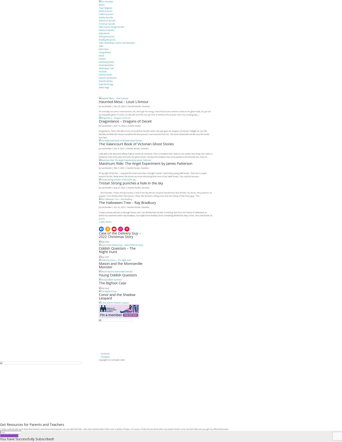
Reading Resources (107, 39)
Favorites (103, 71)
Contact (102, 58)
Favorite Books (105, 74)
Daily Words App (106, 84)
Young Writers (105, 52)
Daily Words (104, 33)
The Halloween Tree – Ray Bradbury (127, 202)
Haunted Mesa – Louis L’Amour (124, 101)
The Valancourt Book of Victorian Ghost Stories (136, 143)
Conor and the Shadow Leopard (117, 296)
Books (101, 4)
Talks (101, 46)
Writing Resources (106, 36)
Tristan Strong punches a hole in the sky (131, 183)
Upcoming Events (106, 62)
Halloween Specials (107, 20)
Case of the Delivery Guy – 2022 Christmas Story (120, 235)
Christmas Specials (107, 24)
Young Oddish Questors (118, 275)
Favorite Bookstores (108, 78)
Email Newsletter (106, 65)
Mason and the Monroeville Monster (120, 265)
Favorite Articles (106, 81)
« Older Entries (105, 222)
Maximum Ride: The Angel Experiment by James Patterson (145, 163)
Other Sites (103, 49)
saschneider (106, 106)
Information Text (106, 68)
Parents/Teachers (106, 30)
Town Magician (105, 8)
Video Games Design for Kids (111, 27)
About (101, 55)
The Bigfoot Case (112, 283)
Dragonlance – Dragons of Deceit (125, 121)
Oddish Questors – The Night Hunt (117, 250)
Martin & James (105, 11)
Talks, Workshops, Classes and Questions (117, 43)
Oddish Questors (106, 14)
